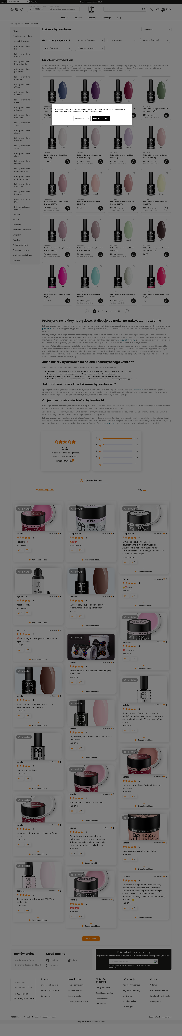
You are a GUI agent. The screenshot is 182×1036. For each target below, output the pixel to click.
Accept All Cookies (100, 118)
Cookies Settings (82, 118)
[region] (92, 114)
